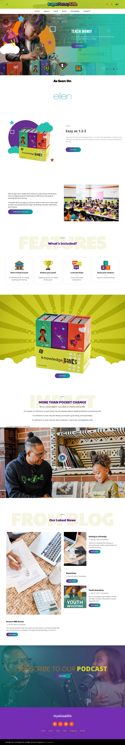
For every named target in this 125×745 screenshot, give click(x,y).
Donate (86, 11)
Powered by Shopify (60, 742)
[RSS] (117, 69)
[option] (62, 44)
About (47, 11)
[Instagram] (110, 69)
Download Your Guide (20, 212)
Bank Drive (71, 573)
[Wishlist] (107, 4)
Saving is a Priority (98, 536)
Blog (64, 11)
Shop (56, 11)
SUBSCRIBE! (62, 676)
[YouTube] (113, 69)
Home (37, 11)
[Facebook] (106, 69)
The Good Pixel (49, 742)
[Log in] (111, 4)
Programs (75, 11)
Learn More (80, 49)
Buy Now (73, 150)
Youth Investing (96, 590)
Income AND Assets (15, 621)
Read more (12, 634)
